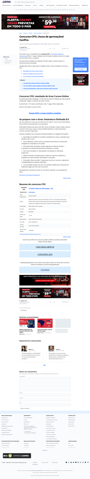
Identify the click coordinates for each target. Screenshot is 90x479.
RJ (56, 9)
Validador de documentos (7, 426)
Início (20, 33)
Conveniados (4, 428)
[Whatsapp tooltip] (80, 463)
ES (31, 9)
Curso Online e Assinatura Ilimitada (33, 76)
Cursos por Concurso (50, 428)
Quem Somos (4, 417)
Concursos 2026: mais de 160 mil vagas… (44, 330)
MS (41, 9)
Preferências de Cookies (6, 434)
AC (16, 9)
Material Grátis (71, 419)
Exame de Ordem (50, 421)
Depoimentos (71, 417)
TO (73, 9)
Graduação (48, 424)
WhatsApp (27, 421)
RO (60, 9)
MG (38, 9)
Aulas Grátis (71, 424)
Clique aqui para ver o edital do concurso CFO (30, 234)
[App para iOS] (71, 463)
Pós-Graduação (49, 426)
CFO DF (30, 33)
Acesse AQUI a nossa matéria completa (45, 113)
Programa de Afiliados (6, 430)
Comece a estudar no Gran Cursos (45, 280)
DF (29, 9)
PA (45, 9)
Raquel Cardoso (40, 332)
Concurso (25, 33)
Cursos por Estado (50, 432)
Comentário (22, 376)
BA (24, 9)
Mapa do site (55, 462)
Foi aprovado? (30, 432)
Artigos (41, 5)
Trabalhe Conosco (5, 432)
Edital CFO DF (7, 62)
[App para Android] (73, 463)
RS (65, 9)
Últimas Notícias (6, 5)
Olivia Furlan (22, 334)
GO (33, 9)
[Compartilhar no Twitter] (64, 48)
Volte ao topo (67, 178)
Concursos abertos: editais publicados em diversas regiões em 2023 (39, 85)
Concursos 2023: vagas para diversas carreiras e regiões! (36, 83)
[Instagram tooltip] (78, 463)
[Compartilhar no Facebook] (62, 48)
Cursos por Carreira (50, 430)
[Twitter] (85, 463)
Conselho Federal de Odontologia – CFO (41, 188)
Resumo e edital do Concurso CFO (33, 73)
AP (22, 9)
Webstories (85, 5)
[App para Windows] (66, 463)
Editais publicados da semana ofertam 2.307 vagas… (26, 331)
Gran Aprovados (50, 5)
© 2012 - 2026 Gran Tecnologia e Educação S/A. (14, 462)
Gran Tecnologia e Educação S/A (36, 470)
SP (71, 9)
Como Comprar (4, 421)
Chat (26, 419)
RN (58, 9)
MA (36, 9)
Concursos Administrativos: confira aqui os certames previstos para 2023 (40, 88)
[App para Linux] (68, 463)
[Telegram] (88, 463)
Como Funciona (4, 419)
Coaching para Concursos (52, 419)
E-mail (21, 397)
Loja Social (3, 424)
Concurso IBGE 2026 (18, 5)
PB (47, 9)
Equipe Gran (24, 47)
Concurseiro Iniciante (61, 5)
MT (43, 9)
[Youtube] (76, 463)
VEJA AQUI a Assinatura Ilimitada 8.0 (29, 175)
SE (69, 9)
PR (54, 9)
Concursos (27, 5)
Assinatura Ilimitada (50, 417)
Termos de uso (45, 462)
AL (18, 9)
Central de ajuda (28, 417)
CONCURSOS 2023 (45, 254)
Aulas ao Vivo (71, 421)
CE (27, 9)
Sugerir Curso (71, 426)
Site (20, 402)
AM (20, 9)
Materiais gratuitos (74, 5)
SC (67, 9)
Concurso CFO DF (38, 33)
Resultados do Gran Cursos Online (33, 71)
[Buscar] (15, 2)
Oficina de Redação (50, 436)
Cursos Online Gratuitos (51, 438)
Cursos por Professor (51, 434)
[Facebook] (83, 463)
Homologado (32, 192)
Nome (21, 392)
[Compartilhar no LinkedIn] (66, 48)
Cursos (34, 5)
